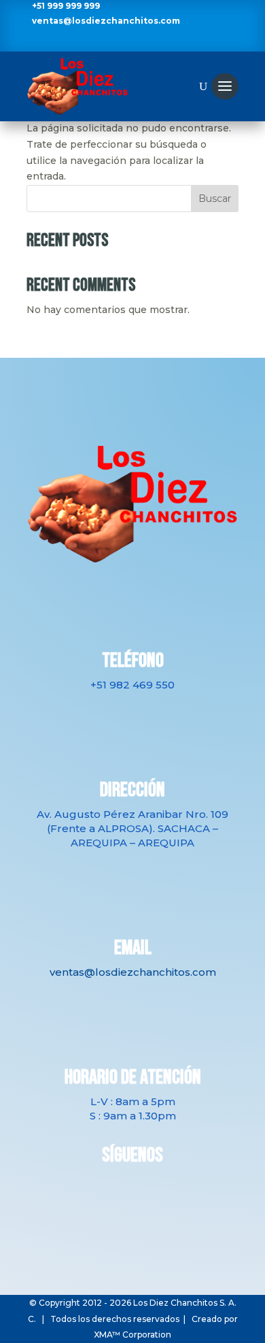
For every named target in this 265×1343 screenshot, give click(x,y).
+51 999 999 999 (66, 6)
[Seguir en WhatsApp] (167, 41)
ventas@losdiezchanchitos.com (106, 21)
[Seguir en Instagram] (121, 41)
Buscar (214, 198)
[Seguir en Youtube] (144, 41)
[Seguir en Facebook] (98, 41)
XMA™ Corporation (132, 1334)
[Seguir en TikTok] (161, 1187)
